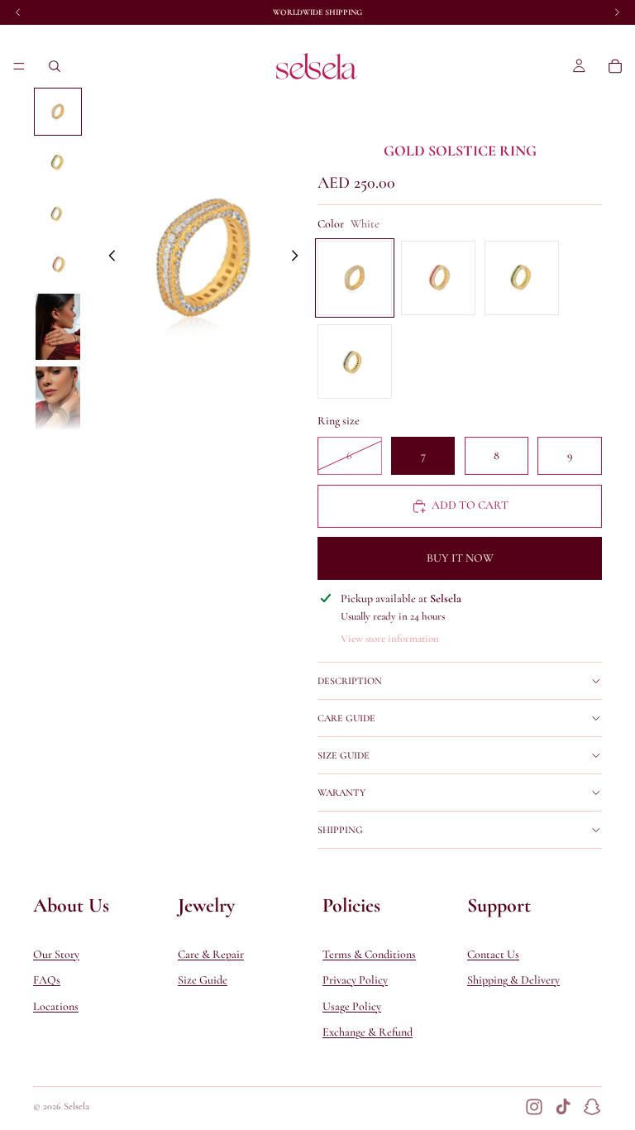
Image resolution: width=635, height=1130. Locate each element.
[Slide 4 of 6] (58, 264)
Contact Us (493, 954)
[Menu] (19, 66)
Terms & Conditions (369, 954)
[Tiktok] (563, 1107)
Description (350, 681)
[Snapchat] (592, 1107)
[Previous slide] (107, 259)
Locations (56, 1006)
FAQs (46, 981)
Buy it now (460, 558)
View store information (390, 638)
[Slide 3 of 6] (58, 213)
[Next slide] (299, 259)
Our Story (56, 954)
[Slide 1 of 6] (58, 111)
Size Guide (344, 755)
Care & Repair (211, 954)
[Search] (54, 66)
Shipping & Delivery (513, 981)
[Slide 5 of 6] (58, 327)
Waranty (341, 792)
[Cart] (615, 66)
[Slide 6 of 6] (58, 399)
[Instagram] (534, 1107)
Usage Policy (351, 1006)
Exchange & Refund (367, 1033)
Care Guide (346, 718)
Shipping (340, 830)
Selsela (76, 1106)
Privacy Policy (355, 981)
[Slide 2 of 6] (58, 163)
